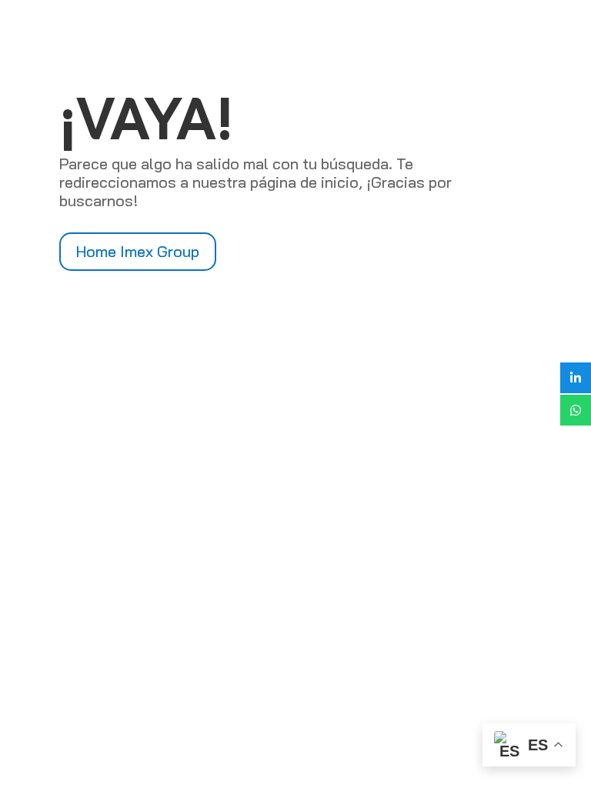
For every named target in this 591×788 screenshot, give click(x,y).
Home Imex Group (137, 251)
